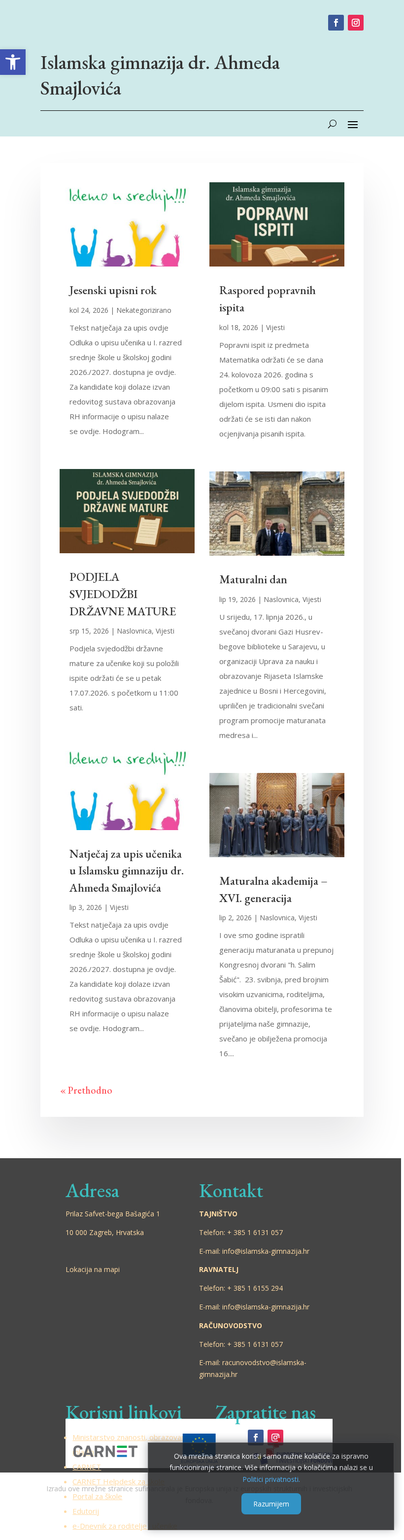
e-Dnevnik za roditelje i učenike (124, 1526)
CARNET (86, 1467)
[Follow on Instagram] (356, 23)
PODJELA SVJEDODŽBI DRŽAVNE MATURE (122, 593)
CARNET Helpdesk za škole (118, 1481)
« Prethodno (86, 1090)
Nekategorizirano (143, 310)
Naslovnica (134, 631)
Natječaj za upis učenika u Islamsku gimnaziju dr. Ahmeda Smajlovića (126, 870)
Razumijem (271, 1503)
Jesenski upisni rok (113, 290)
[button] (13, 62)
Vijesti (165, 631)
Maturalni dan (253, 579)
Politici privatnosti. (271, 1479)
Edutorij (85, 1511)
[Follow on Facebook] (336, 23)
